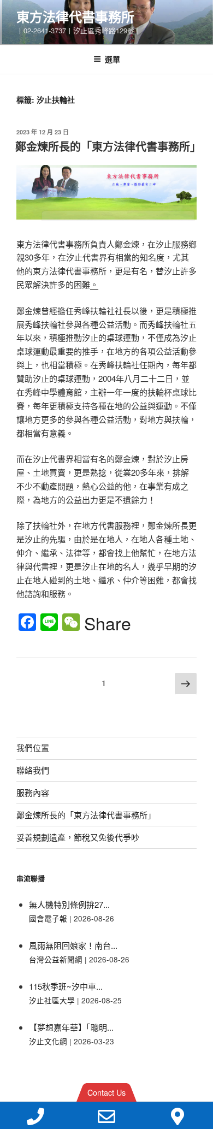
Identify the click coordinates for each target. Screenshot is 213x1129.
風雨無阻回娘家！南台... (73, 945)
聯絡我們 (32, 770)
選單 (112, 59)
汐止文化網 (48, 1041)
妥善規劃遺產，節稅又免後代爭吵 (77, 837)
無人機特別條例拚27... (69, 904)
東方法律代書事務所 (75, 16)
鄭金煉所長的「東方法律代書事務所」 (108, 146)
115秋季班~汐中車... (66, 986)
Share (107, 622)
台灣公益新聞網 (55, 959)
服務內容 (32, 792)
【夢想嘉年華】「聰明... (71, 1027)
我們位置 (32, 747)
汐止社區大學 (52, 1000)
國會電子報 (48, 918)
